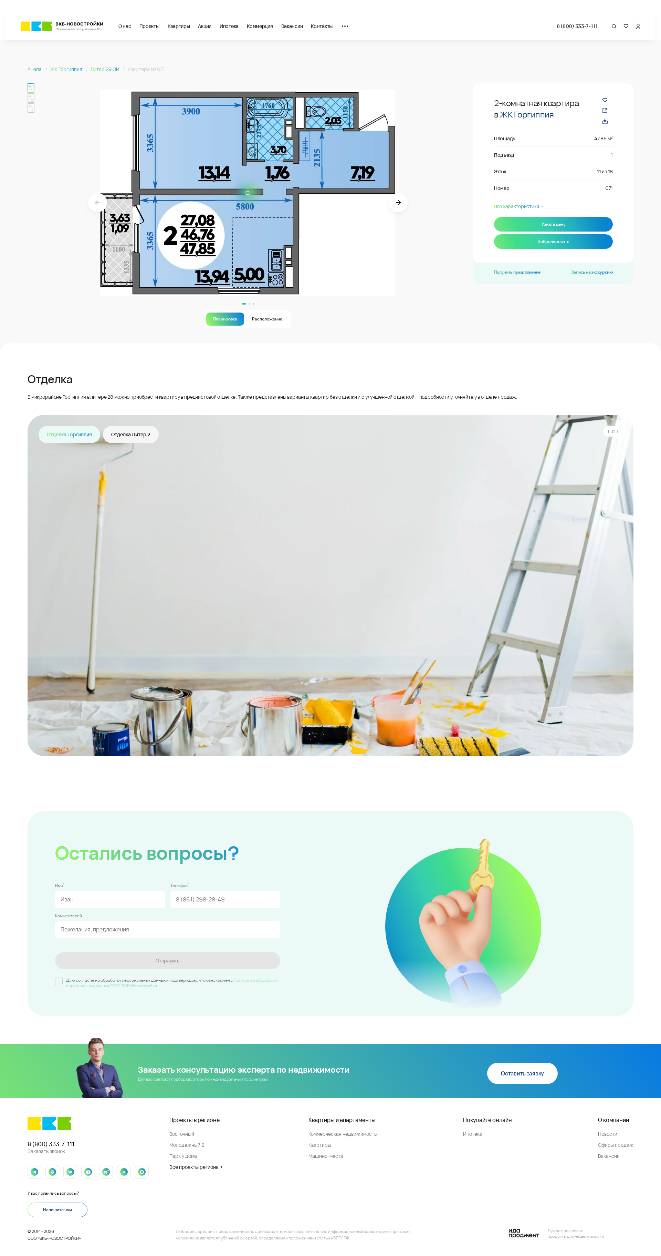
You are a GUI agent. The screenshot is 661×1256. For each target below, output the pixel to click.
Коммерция (260, 26)
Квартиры (179, 26)
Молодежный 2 (186, 1145)
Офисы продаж (615, 1145)
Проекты (149, 26)
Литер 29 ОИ (105, 69)
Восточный (181, 1134)
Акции (204, 26)
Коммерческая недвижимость (342, 1134)
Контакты (322, 26)
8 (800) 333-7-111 (577, 26)
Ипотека (229, 26)
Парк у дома (183, 1156)
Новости (607, 1134)
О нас (124, 26)
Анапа (35, 69)
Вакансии (292, 26)
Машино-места (325, 1156)
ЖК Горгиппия (66, 69)
